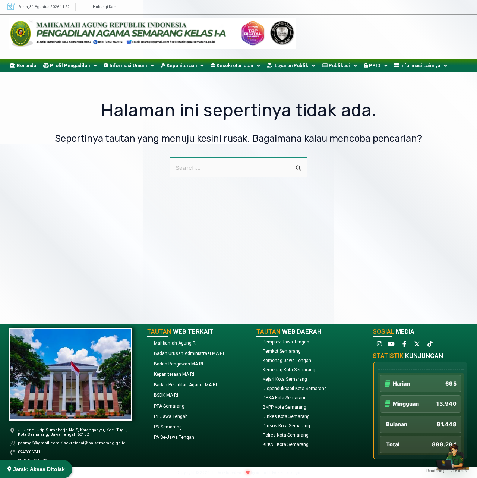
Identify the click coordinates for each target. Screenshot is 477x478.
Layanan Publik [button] (290, 65)
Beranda (25, 65)
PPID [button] (374, 65)
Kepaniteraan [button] (181, 65)
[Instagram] (378, 345)
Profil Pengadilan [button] (69, 65)
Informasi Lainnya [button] (419, 65)
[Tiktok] (429, 345)
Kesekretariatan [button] (234, 65)
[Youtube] (391, 345)
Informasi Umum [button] (127, 65)
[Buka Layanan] (452, 453)
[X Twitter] (416, 345)
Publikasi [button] (339, 65)
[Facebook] (403, 345)
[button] (70, 65)
